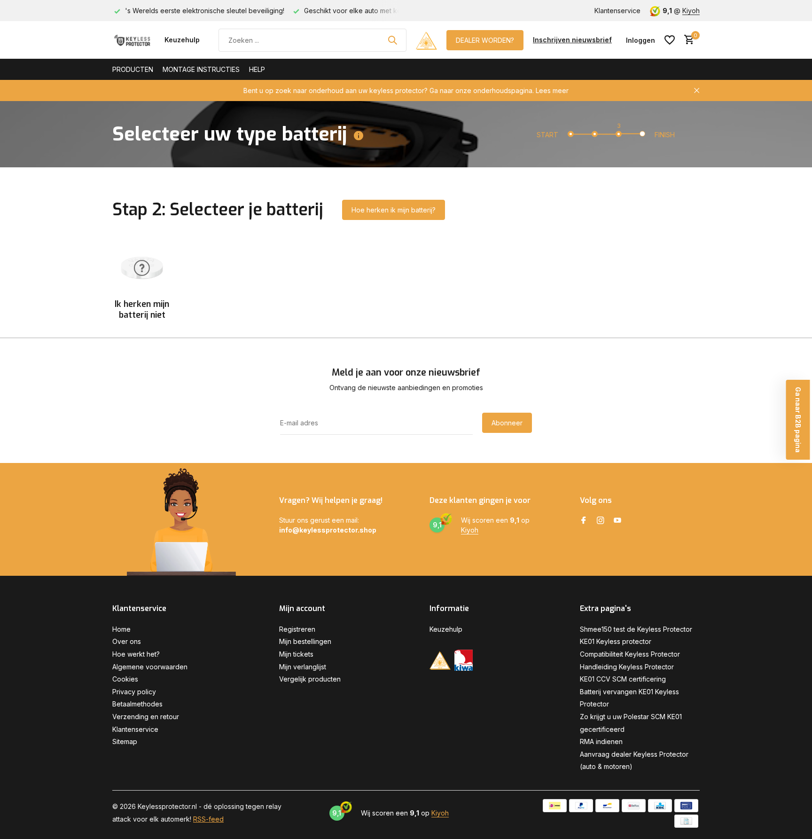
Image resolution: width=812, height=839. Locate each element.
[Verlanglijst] (669, 40)
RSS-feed (208, 819)
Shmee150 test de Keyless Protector (636, 629)
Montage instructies (201, 69)
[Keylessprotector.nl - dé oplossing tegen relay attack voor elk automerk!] (133, 40)
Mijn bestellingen (305, 641)
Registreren (297, 629)
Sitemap (124, 741)
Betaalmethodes (137, 704)
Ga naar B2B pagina (798, 420)
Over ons (126, 641)
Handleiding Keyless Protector (627, 667)
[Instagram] (600, 520)
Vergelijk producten (310, 679)
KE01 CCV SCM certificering (623, 679)
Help (257, 69)
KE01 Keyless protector (615, 641)
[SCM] (426, 40)
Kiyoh (691, 11)
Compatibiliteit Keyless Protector (630, 654)
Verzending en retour (145, 717)
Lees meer (552, 90)
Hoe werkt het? (136, 654)
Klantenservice (617, 11)
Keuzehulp (182, 40)
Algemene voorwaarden (149, 667)
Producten (132, 69)
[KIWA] (463, 660)
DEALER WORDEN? (485, 40)
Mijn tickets (296, 654)
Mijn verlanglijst (302, 667)
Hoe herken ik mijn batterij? (393, 210)
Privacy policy (134, 692)
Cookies (125, 679)
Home (121, 629)
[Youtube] (617, 520)
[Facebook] (583, 520)
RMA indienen (601, 741)
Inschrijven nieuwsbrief (572, 40)
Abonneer (507, 423)
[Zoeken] (392, 40)
